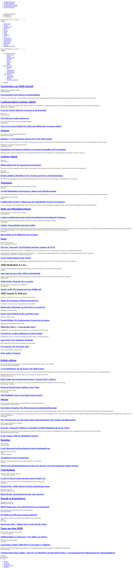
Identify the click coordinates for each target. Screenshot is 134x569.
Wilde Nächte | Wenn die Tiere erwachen (17, 281)
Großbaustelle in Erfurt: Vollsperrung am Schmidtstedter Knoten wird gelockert (33, 202)
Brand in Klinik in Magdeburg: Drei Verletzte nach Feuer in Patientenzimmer (32, 176)
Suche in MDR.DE (5, 19)
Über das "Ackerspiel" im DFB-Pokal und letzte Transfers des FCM (28, 247)
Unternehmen (5, 557)
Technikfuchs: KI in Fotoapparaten (15, 458)
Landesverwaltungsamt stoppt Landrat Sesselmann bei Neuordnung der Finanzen (33, 217)
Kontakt (6, 561)
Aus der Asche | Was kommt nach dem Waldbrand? (21, 289)
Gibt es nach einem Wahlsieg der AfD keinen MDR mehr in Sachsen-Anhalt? (31, 126)
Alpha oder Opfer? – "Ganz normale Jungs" (18, 327)
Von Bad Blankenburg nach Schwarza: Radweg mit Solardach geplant (28, 191)
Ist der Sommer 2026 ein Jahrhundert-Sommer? (20, 436)
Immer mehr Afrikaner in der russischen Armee (20, 314)
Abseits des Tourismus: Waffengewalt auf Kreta (20, 301)
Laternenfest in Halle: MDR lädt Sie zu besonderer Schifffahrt (25, 545)
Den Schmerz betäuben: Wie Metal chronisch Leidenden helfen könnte (29, 408)
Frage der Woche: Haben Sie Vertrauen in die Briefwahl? (23, 110)
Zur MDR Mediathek (9, 3)
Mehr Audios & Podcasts (10, 353)
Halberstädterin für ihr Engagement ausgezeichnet (21, 165)
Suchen (3, 21)
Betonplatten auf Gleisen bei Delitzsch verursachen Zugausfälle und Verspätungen (33, 149)
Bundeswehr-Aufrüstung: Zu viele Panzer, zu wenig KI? (23, 307)
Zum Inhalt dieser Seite (9, 2)
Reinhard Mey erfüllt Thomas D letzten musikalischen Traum (25, 486)
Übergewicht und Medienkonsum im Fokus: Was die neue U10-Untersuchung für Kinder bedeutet (39, 466)
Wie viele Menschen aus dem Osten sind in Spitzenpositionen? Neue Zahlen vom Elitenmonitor (38, 420)
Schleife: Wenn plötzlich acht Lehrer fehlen (18, 225)
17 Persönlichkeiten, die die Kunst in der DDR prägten (22, 369)
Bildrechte (6, 567)
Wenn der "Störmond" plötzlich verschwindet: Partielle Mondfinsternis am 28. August (35, 428)
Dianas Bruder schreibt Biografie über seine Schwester (22, 494)
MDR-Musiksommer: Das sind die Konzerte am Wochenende (25, 507)
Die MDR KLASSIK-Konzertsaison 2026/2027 (19, 515)
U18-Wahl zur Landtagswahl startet (15, 118)
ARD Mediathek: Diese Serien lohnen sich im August (21, 395)
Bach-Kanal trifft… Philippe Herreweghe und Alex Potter (24, 524)
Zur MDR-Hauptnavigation (10, 6)
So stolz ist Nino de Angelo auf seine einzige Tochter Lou (23, 478)
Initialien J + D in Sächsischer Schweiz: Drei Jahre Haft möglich (26, 139)
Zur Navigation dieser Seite (10, 4)
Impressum (6, 562)
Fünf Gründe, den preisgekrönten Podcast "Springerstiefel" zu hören (28, 379)
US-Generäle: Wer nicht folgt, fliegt (15, 347)
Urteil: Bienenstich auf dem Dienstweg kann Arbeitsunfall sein (25, 448)
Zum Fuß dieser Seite (9, 7)
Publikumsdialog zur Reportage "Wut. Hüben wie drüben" (24, 537)
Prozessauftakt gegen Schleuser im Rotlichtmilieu (20, 95)
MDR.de (6, 82)
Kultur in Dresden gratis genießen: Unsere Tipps (20, 387)
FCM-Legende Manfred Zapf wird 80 (16, 258)
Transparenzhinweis (8, 565)
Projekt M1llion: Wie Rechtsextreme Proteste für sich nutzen (25, 320)
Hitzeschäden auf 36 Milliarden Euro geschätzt (19, 235)
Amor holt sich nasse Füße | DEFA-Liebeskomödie (20, 273)
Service (4, 558)
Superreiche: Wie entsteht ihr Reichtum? (17, 340)
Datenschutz (7, 564)
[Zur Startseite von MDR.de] (4, 11)
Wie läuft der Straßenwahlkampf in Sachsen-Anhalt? (22, 333)
